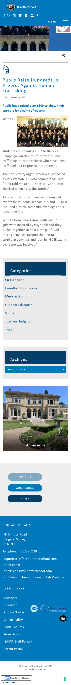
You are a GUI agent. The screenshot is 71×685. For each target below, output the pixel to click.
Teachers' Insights (17, 321)
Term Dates (12, 634)
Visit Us (25, 477)
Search (37, 16)
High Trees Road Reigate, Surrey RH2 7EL (15, 539)
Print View (10, 577)
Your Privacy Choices (20, 678)
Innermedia (41, 669)
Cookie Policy (13, 619)
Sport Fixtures (14, 626)
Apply (25, 498)
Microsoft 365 (14, 16)
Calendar (26, 16)
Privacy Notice (14, 612)
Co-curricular (14, 279)
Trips (8, 329)
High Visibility (54, 577)
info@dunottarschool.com (38, 558)
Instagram (8, 16)
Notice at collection (11, 682)
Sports (9, 313)
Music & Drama (16, 296)
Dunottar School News (21, 288)
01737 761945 (30, 551)
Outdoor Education (19, 304)
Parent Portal (32, 16)
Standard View (31, 577)
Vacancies (11, 597)
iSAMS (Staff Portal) (18, 641)
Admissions (25, 488)
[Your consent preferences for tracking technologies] (65, 679)
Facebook (4, 16)
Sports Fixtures (20, 16)
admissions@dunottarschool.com (28, 570)
